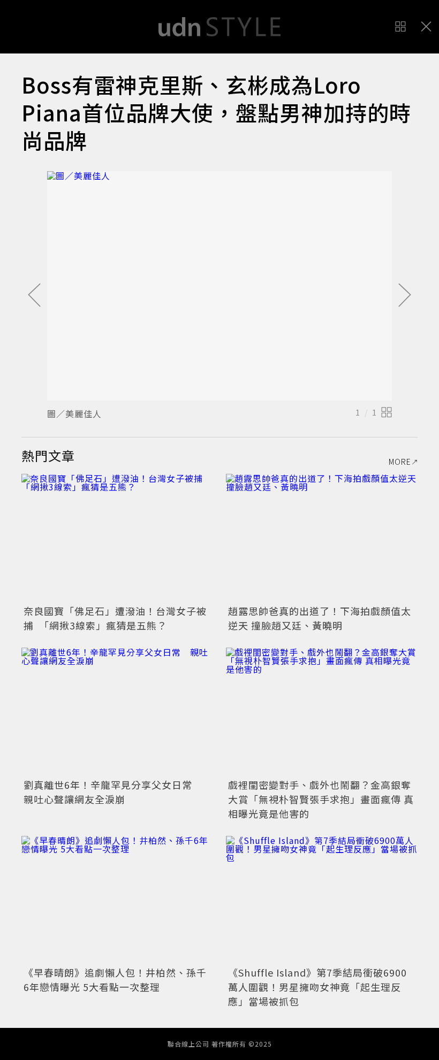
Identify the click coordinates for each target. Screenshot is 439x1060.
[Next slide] (405, 296)
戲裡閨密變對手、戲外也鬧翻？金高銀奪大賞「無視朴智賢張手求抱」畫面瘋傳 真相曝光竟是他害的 (321, 799)
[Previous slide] (34, 296)
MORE (400, 461)
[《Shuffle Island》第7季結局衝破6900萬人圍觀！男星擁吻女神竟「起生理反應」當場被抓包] (322, 900)
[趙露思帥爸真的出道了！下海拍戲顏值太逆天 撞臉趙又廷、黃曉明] (322, 538)
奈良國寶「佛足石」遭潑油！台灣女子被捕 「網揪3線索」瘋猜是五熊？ (115, 618)
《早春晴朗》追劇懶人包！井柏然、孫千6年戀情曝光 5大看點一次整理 (115, 979)
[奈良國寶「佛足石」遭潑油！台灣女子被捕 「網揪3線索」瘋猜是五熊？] (117, 538)
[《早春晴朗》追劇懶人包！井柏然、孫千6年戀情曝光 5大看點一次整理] (117, 900)
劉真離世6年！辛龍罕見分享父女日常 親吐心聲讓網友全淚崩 (113, 792)
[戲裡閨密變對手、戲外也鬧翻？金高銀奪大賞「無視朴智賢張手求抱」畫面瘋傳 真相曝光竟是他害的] (322, 711)
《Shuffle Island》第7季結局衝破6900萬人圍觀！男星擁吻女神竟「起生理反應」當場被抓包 (317, 986)
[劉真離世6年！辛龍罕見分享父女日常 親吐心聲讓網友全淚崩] (117, 711)
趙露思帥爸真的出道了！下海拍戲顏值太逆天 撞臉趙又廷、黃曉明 (319, 618)
